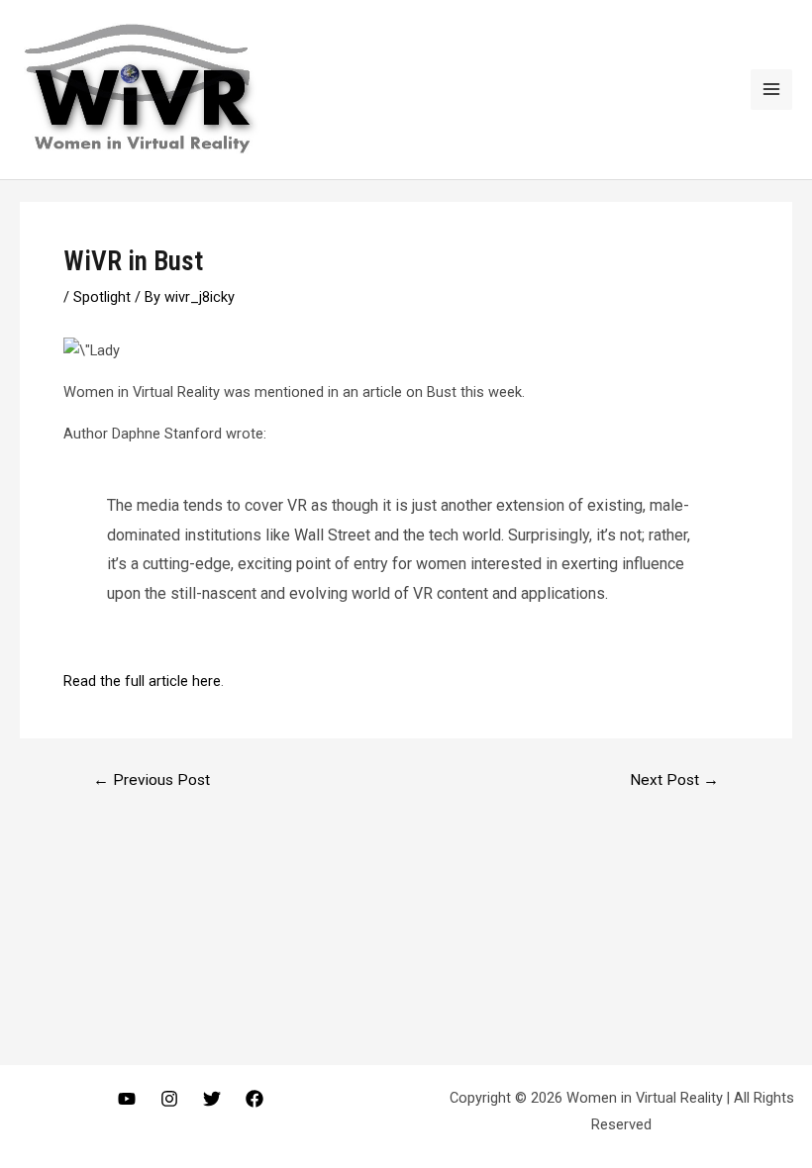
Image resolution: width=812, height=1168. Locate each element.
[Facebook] (254, 1099)
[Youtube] (127, 1099)
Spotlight (102, 297)
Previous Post (151, 781)
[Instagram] (169, 1099)
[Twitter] (212, 1099)
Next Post (674, 781)
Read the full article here (142, 681)
